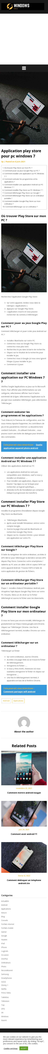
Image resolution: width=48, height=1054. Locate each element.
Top (2, 1005)
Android (6, 701)
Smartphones (6, 978)
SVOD (3, 982)
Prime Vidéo (6, 993)
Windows (4, 1016)
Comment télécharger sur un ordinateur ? (21, 207)
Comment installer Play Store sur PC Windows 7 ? (23, 190)
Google (4, 936)
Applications (18, 701)
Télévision (5, 1001)
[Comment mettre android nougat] (24, 767)
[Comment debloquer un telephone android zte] (24, 856)
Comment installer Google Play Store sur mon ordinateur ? (22, 202)
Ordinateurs (6, 962)
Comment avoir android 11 (24, 834)
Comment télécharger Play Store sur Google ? (22, 193)
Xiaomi (4, 1020)
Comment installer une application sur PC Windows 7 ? (24, 174)
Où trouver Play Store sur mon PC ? (18, 168)
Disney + (4, 985)
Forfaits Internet (7, 924)
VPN (3, 1009)
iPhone (4, 947)
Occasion (5, 955)
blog (3, 916)
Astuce (4, 912)
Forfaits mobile (7, 928)
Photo (3, 966)
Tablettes (5, 997)
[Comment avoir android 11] (24, 813)
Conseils (4, 920)
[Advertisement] (24, 39)
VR (2, 1012)
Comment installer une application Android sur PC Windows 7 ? (23, 185)
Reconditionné (7, 970)
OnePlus (4, 959)
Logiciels (4, 951)
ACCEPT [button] (24, 1048)
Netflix (3, 989)
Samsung (5, 974)
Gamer (4, 932)
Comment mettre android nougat (24, 792)
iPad (3, 943)
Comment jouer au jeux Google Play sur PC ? (22, 171)
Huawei (4, 939)
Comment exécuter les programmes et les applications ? (21, 180)
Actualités (5, 901)
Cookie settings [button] (11, 1048)
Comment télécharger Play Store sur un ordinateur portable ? (24, 197)
